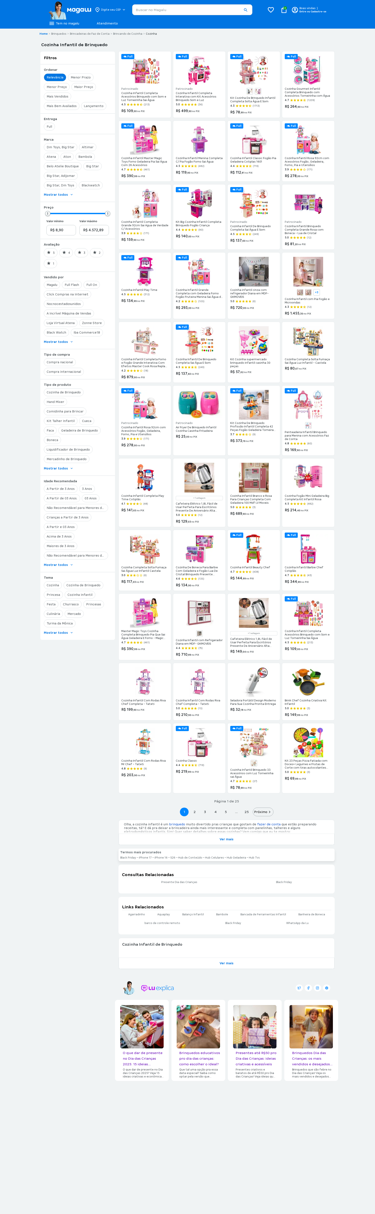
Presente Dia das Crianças (179, 882)
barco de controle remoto (162, 923)
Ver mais (227, 839)
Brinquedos (58, 33)
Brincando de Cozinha (127, 33)
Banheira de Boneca (311, 914)
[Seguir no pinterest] (326, 987)
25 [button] (247, 812)
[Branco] (300, 292)
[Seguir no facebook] (308, 987)
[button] (245, 10)
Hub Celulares (214, 857)
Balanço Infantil (193, 914)
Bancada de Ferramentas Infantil (263, 914)
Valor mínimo (55, 221)
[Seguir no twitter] (299, 987)
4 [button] (215, 812)
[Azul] (250, 91)
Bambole (222, 914)
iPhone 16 (161, 857)
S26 (172, 857)
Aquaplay (163, 914)
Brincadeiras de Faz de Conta (90, 33)
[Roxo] (258, 91)
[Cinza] (308, 292)
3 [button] (205, 812)
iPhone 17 (145, 857)
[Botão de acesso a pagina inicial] (70, 10)
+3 (316, 292)
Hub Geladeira (236, 857)
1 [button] (184, 812)
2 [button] (195, 812)
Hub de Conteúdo (190, 857)
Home (43, 33)
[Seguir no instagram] (317, 987)
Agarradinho (136, 914)
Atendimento (107, 23)
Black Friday (128, 857)
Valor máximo (88, 221)
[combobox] (192, 9)
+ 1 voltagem (199, 498)
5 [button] (226, 812)
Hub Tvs (254, 857)
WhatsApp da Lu (297, 923)
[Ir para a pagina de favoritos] (270, 9)
